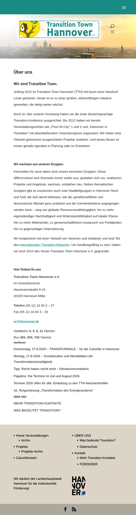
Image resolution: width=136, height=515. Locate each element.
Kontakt (80, 453)
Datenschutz (88, 446)
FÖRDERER (89, 464)
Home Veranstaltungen (32, 435)
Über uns (20, 397)
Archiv (25, 440)
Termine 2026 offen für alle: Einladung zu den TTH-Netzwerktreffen (61, 383)
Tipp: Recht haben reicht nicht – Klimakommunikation (51, 369)
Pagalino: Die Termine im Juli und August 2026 (47, 376)
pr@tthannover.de (26, 321)
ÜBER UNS (83, 435)
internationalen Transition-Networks (45, 245)
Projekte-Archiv (32, 451)
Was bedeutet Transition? (37, 410)
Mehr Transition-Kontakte (37, 403)
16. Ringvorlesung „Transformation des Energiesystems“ (54, 390)
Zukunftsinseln (26, 458)
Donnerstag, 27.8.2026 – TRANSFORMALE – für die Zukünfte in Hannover (67, 349)
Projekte (22, 446)
